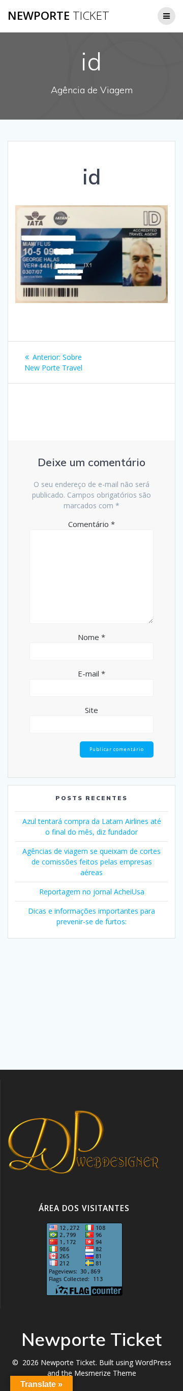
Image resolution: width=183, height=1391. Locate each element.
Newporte (58, 15)
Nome (91, 637)
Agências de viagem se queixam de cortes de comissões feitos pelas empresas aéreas (91, 861)
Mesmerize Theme (105, 1373)
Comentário (91, 524)
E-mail (91, 673)
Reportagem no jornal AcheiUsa (91, 891)
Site (91, 710)
